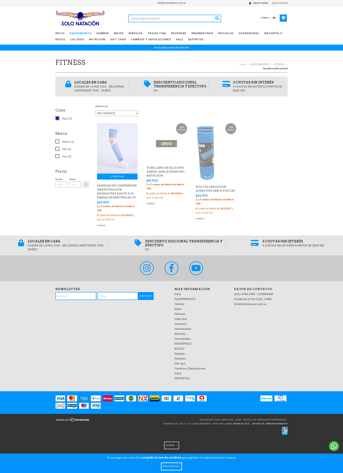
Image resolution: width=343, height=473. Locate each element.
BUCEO (60, 39)
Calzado (77, 39)
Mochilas (226, 33)
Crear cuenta (260, 3)
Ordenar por (101, 106)
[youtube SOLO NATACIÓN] (196, 268)
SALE (179, 39)
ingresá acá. (241, 424)
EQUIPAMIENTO (80, 33)
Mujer (119, 33)
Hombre (102, 33)
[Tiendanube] (72, 421)
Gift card (118, 39)
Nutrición (97, 39)
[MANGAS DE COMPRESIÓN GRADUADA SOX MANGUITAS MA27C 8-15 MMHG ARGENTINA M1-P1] (117, 148)
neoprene (178, 33)
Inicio (60, 33)
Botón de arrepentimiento (270, 424)
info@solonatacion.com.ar (171, 3)
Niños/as (136, 33)
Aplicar (86, 184)
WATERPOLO (273, 33)
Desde (59, 179)
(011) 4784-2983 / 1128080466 (253, 294)
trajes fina (156, 33)
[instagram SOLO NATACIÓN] (147, 268)
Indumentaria (202, 33)
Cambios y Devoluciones (151, 39)
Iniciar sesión (280, 3)
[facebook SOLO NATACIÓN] (171, 268)
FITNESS (279, 64)
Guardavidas (249, 33)
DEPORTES (195, 39)
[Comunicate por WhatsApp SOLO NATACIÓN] (334, 446)
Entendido (171, 466)
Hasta (72, 179)
